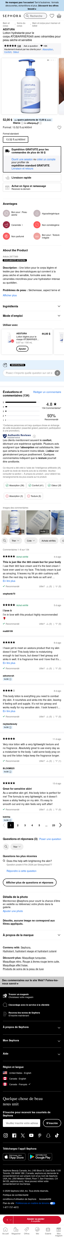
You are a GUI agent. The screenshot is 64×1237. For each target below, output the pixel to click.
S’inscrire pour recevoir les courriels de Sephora (26, 1114)
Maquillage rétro (12, 961)
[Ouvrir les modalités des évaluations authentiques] (34, 436)
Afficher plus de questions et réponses (29, 882)
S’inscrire (52, 1123)
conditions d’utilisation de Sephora (19, 1198)
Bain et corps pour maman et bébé (46, 24)
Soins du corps (21, 24)
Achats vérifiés (49, 540)
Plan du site (8, 1203)
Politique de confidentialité (15, 1194)
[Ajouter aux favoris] (59, 127)
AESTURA (9, 29)
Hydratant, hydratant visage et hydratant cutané (30, 951)
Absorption (47, 49)
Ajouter (22, 348)
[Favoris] (51, 16)
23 (53, 825)
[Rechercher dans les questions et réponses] (6, 847)
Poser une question (50, 839)
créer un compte (46, 159)
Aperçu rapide (8, 341)
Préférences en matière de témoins (32, 1203)
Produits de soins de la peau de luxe (23, 969)
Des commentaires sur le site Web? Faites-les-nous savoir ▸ (30, 981)
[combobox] (35, 16)
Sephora (25, 947)
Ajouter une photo (13, 911)
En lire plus (9, 581)
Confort (7, 51)
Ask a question (31, 45)
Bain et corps (6, 24)
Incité (18, 531)
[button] (22, 123)
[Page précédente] (4, 825)
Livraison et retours (22, 168)
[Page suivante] (60, 825)
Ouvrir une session (22, 159)
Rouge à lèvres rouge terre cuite (41, 961)
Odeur (16, 51)
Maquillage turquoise (34, 957)
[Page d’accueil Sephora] (12, 16)
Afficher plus (10, 295)
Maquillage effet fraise (15, 965)
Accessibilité (45, 1198)
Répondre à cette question (21, 871)
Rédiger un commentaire (47, 392)
